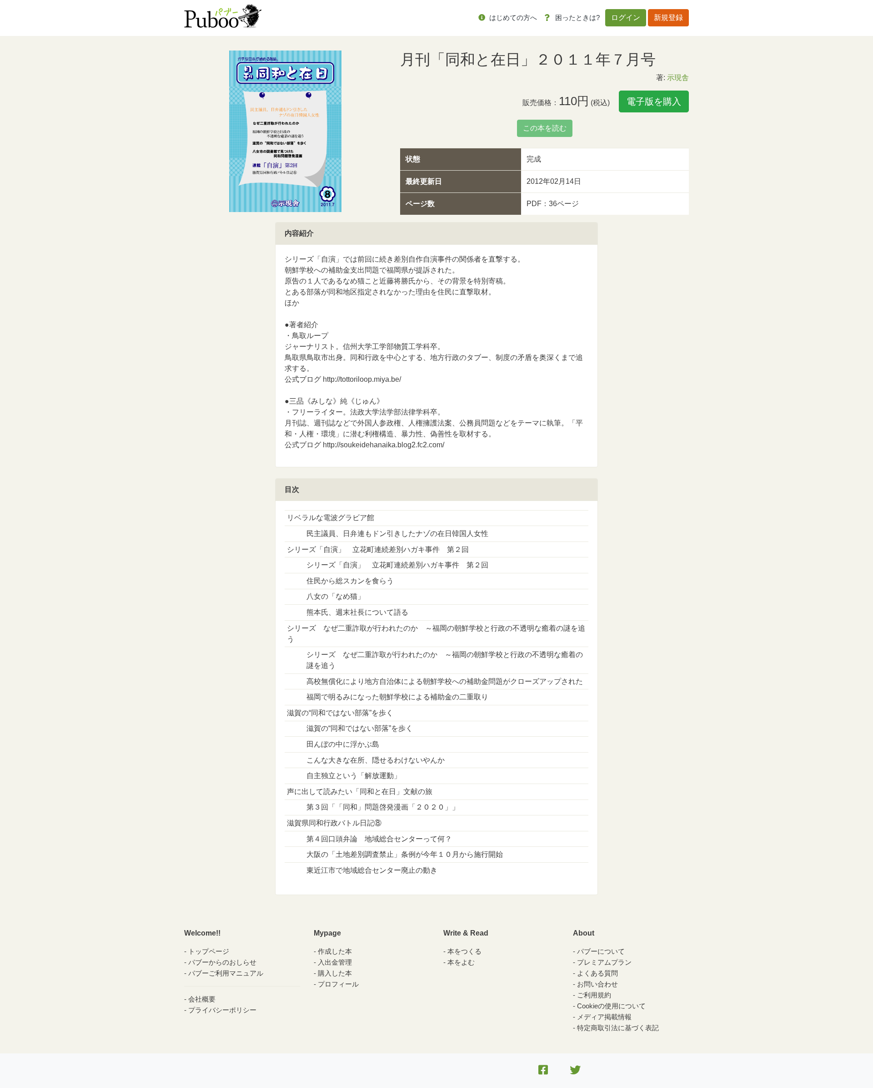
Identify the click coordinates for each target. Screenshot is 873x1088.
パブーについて (601, 951)
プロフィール (338, 984)
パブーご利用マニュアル (225, 973)
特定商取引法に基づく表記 (618, 1028)
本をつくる (464, 951)
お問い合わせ (597, 984)
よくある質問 (597, 973)
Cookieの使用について (611, 1006)
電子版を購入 (654, 101)
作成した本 (335, 951)
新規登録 (668, 17)
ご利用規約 (594, 995)
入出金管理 (335, 962)
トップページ (208, 951)
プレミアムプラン (604, 962)
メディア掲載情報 (604, 1017)
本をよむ (461, 962)
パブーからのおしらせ (222, 962)
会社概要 (202, 999)
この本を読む (545, 128)
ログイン (625, 17)
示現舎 (678, 77)
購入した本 (335, 973)
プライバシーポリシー (222, 1010)
